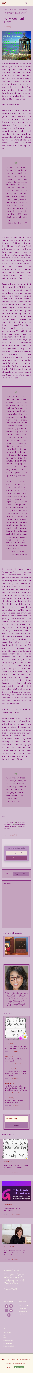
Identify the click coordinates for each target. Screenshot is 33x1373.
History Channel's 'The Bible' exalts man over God (15, 1101)
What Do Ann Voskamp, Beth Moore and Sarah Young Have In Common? (16, 1073)
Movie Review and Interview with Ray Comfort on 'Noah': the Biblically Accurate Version (16, 1088)
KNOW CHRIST (15, 1359)
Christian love (10, 11)
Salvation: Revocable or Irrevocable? (13, 1060)
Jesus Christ (9, 13)
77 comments (15, 1078)
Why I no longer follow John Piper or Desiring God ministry (16, 1047)
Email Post (13, 835)
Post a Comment (16, 1064)
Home (5, 9)
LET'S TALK (9, 1367)
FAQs (5, 1338)
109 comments (16, 1105)
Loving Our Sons (8, 1340)
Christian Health (23, 9)
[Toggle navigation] (29, 3)
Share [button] (3, 816)
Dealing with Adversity (12, 12)
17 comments (15, 1051)
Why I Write (22, 1314)
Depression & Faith (9, 1346)
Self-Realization (8, 1343)
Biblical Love (13, 9)
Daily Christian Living (22, 11)
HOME (8, 1359)
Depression (23, 12)
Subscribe (16, 858)
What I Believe (23, 1311)
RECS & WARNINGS (25, 1359)
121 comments (15, 1093)
